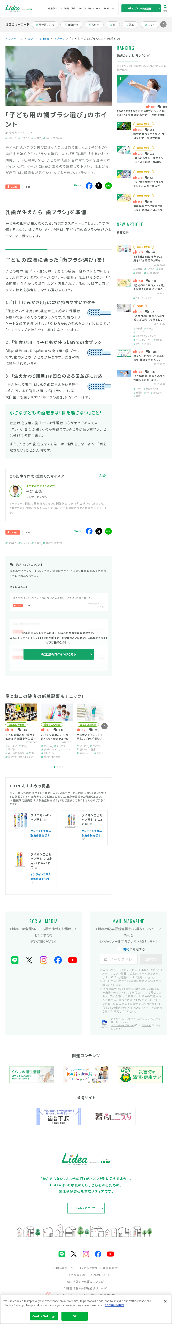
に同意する (134, 949)
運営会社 (108, 1268)
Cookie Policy (114, 1305)
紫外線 (97, 24)
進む (163, 27)
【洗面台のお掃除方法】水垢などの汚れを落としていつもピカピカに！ (148, 319)
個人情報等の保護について (84, 1281)
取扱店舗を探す (40, 835)
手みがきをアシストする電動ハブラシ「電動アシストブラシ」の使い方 (92, 738)
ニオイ (153, 24)
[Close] (165, 1301)
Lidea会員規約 (75, 1275)
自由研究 (74, 24)
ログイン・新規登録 (141, 8)
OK (75, 1316)
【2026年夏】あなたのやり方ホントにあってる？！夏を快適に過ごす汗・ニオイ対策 (142, 113)
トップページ (14, 39)
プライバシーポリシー (122, 1025)
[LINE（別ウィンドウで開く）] (15, 960)
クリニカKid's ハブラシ (41, 817)
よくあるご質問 (88, 1268)
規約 (126, 949)
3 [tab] (60, 767)
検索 (165, 10)
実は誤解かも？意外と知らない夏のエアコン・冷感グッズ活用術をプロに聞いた (149, 211)
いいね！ (15, 186)
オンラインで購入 (40, 831)
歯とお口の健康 (38, 39)
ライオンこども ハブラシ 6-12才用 (92, 819)
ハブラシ (59, 39)
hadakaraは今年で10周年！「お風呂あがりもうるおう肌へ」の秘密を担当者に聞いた (149, 262)
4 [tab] (62, 767)
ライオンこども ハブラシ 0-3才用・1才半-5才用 (41, 860)
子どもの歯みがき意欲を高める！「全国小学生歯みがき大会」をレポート (20, 738)
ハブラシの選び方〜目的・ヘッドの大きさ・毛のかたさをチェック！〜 (56, 738)
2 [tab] (57, 767)
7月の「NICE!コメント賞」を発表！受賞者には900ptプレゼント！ (149, 289)
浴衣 (134, 24)
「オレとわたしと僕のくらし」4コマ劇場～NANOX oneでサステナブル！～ (148, 161)
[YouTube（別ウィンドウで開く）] (73, 960)
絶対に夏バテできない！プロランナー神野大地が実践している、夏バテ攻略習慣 (149, 139)
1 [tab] (54, 767)
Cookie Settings (44, 1316)
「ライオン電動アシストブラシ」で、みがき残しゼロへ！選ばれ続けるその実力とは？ (149, 187)
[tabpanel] (21, 731)
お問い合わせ (61, 1268)
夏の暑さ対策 (46, 24)
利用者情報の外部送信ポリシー (83, 1288)
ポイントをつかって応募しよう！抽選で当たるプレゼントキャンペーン (149, 359)
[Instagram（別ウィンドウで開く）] (44, 960)
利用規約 (146, 1025)
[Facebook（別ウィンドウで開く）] (58, 960)
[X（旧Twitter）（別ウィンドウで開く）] (29, 960)
